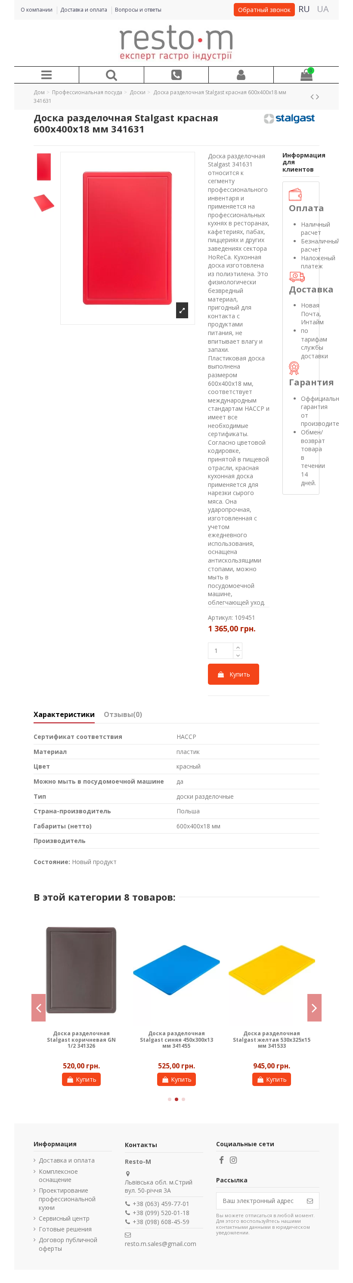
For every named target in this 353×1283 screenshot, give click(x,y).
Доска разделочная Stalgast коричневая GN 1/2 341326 (49, 1039)
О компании (37, 9)
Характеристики (64, 715)
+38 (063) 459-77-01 (161, 1204)
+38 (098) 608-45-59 (161, 1222)
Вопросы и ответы (138, 9)
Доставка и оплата (84, 9)
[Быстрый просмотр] (87, 927)
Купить (239, 674)
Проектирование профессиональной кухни (67, 1198)
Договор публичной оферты (68, 1244)
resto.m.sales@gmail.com (160, 1244)
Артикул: (220, 617)
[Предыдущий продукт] (313, 96)
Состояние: (52, 862)
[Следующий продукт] (317, 96)
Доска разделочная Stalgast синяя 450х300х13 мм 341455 (145, 1039)
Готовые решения (65, 1229)
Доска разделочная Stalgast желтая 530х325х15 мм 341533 (240, 1039)
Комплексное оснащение (58, 1175)
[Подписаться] (310, 1201)
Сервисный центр (64, 1218)
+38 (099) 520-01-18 (161, 1213)
